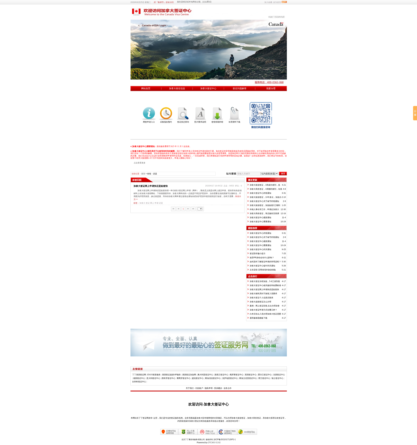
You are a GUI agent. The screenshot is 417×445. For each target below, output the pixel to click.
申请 (156, 203)
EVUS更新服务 (154, 375)
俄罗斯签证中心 (236, 375)
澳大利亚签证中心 (205, 375)
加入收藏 (268, 2)
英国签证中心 (251, 375)
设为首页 (277, 2)
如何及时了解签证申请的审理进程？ (265, 262)
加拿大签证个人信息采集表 (261, 298)
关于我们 (190, 388)
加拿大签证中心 (208, 88)
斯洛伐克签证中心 (213, 378)
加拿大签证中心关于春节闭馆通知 (264, 201)
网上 (152, 203)
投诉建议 (218, 388)
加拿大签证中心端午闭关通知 (262, 266)
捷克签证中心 (198, 378)
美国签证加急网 (189, 375)
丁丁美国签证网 (139, 375)
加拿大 (142, 203)
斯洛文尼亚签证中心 (248, 378)
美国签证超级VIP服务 (171, 375)
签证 (148, 203)
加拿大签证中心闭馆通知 (260, 193)
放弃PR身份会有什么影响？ (262, 257)
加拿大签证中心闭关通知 (260, 249)
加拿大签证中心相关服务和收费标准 (265, 285)
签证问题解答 (239, 88)
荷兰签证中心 (264, 378)
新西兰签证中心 (221, 375)
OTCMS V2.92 (214, 442)
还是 (161, 203)
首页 (143, 174)
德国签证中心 (139, 378)
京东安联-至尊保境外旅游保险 (263, 270)
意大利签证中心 (153, 378)
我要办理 (270, 88)
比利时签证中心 (139, 382)
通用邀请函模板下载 (258, 318)
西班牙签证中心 (168, 378)
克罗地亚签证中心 (230, 378)
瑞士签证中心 (277, 378)
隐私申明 (209, 388)
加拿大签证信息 (177, 88)
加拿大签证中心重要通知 (260, 221)
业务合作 (227, 388)
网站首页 (145, 88)
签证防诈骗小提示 (257, 253)
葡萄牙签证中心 (183, 378)
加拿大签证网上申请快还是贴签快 (151, 186)
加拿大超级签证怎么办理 (260, 302)
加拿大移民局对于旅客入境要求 (263, 293)
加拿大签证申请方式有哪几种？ (263, 310)
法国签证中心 (279, 375)
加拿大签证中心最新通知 (260, 217)
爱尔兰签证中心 (265, 375)
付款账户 (199, 388)
